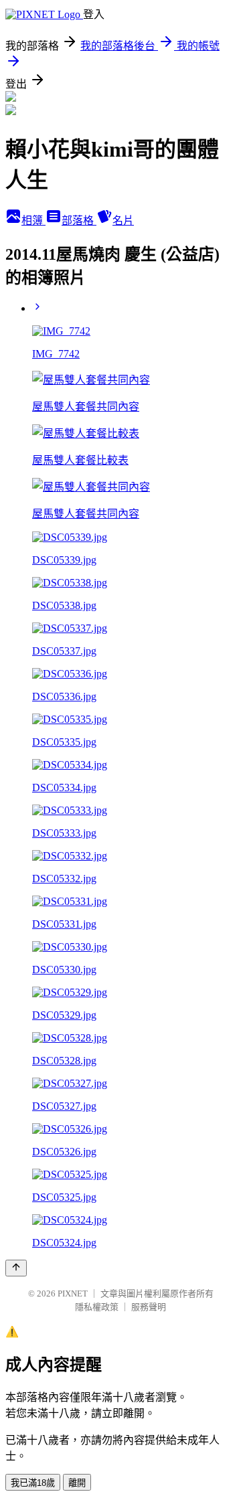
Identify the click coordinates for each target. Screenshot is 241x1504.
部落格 (79, 220)
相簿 (33, 220)
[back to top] (16, 1268)
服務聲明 (148, 1307)
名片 (123, 220)
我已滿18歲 (33, 1483)
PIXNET (73, 1293)
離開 (77, 1483)
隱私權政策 (96, 1307)
